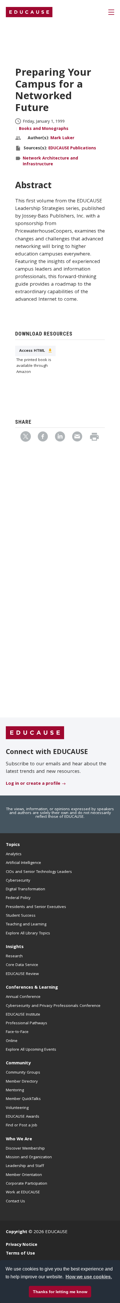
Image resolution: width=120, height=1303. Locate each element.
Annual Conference (23, 997)
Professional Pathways (26, 1023)
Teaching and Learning (26, 924)
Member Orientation (24, 1175)
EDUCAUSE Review (22, 974)
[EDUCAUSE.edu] (29, 12)
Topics (13, 845)
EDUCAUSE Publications (72, 148)
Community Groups (23, 1073)
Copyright (16, 1232)
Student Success (21, 916)
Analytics (14, 854)
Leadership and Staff (25, 1166)
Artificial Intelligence (23, 863)
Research (14, 956)
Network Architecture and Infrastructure (50, 161)
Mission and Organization (29, 1157)
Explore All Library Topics (28, 933)
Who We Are (19, 1139)
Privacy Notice (21, 1245)
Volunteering (17, 1108)
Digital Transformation (25, 889)
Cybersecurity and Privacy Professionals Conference (53, 1006)
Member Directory (22, 1082)
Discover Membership (25, 1149)
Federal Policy (18, 898)
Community (18, 1063)
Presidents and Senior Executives (36, 907)
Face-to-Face (17, 1032)
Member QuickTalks (23, 1099)
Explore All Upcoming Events (31, 1050)
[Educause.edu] (35, 733)
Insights (15, 947)
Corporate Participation (26, 1184)
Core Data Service (22, 965)
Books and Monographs (43, 129)
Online (11, 1041)
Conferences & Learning (32, 988)
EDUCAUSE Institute (23, 1015)
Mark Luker (62, 138)
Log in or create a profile (33, 784)
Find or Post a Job (21, 1125)
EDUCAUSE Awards (22, 1117)
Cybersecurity (18, 881)
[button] (38, 1289)
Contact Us (15, 1201)
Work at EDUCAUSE (23, 1192)
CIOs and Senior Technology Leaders (39, 872)
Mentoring (15, 1090)
